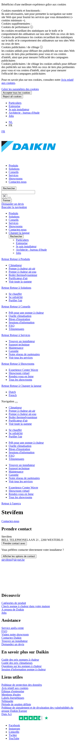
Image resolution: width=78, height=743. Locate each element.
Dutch (12, 391)
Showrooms (15, 178)
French (13, 395)
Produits (13, 165)
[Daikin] (28, 159)
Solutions (14, 168)
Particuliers (15, 102)
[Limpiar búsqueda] (4, 196)
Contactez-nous (17, 181)
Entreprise (14, 106)
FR (3, 131)
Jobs (11, 115)
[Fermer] (16, 402)
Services (13, 175)
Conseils (14, 172)
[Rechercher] (9, 197)
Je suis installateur (19, 109)
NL (11, 122)
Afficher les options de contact (19, 556)
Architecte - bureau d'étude (24, 112)
